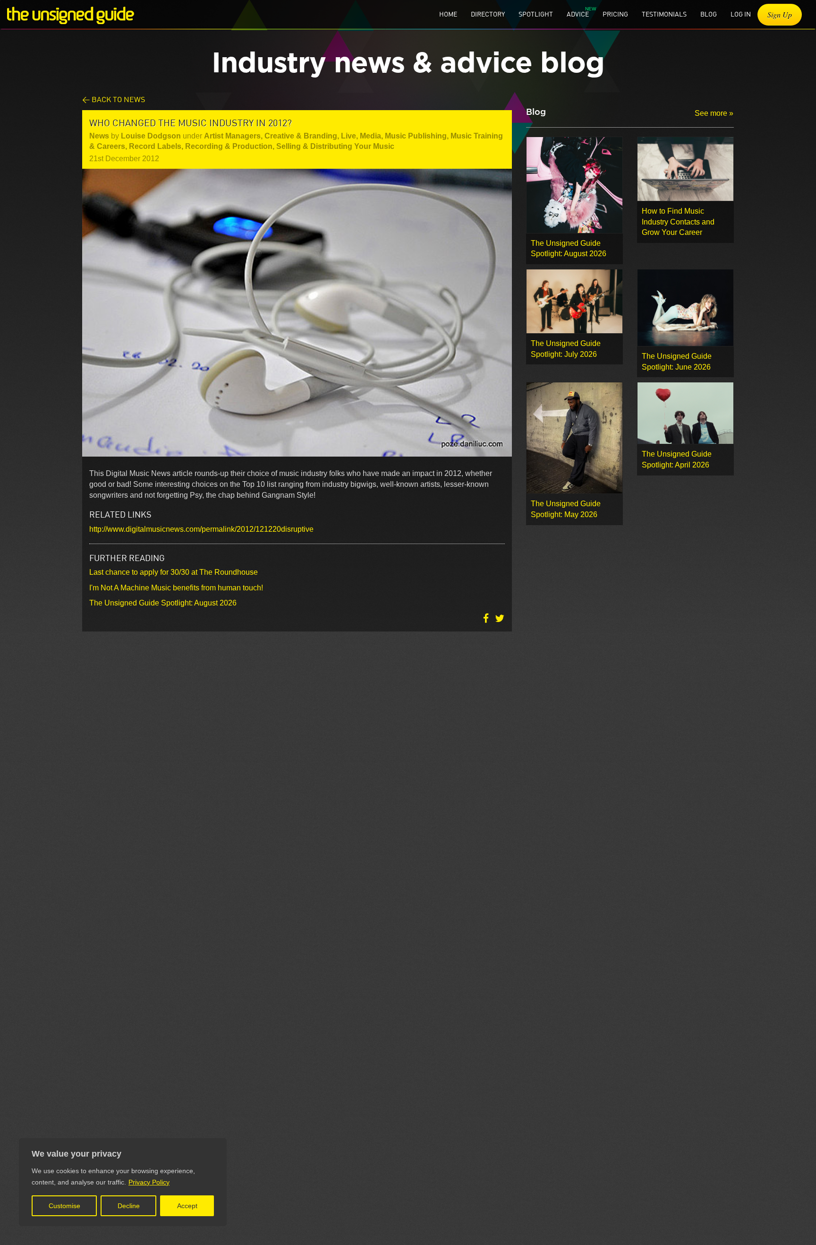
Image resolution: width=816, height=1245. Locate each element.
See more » (714, 113)
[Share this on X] (499, 618)
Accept (187, 1206)
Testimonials (664, 14)
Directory (488, 14)
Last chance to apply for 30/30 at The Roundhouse (173, 572)
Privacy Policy (149, 1182)
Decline (129, 1206)
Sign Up (779, 14)
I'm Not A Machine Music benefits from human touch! (176, 588)
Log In (741, 14)
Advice (578, 14)
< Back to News (113, 99)
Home (448, 14)
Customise (64, 1206)
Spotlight (535, 14)
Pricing (615, 14)
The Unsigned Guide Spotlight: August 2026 (163, 603)
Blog (708, 14)
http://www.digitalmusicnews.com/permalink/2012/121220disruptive (201, 529)
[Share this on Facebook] (487, 618)
